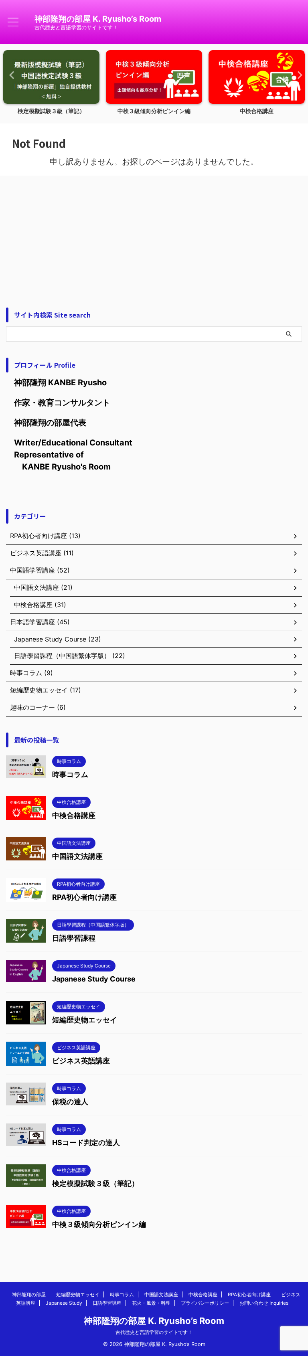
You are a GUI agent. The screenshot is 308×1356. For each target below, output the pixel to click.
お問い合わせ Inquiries (263, 1303)
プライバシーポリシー (205, 1303)
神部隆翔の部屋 (29, 1294)
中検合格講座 (257, 111)
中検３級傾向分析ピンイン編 (154, 111)
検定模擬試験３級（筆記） (51, 111)
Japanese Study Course (94, 979)
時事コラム (70, 774)
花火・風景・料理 (151, 1303)
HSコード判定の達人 (86, 1142)
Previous (10, 74)
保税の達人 (70, 1101)
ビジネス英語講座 (81, 1060)
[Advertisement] (154, 235)
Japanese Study (64, 1303)
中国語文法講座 (77, 856)
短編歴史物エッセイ (84, 1020)
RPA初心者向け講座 (84, 897)
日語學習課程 (73, 938)
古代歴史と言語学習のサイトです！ (154, 1332)
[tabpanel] (51, 84)
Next (297, 74)
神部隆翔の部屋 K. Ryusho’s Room (97, 19)
